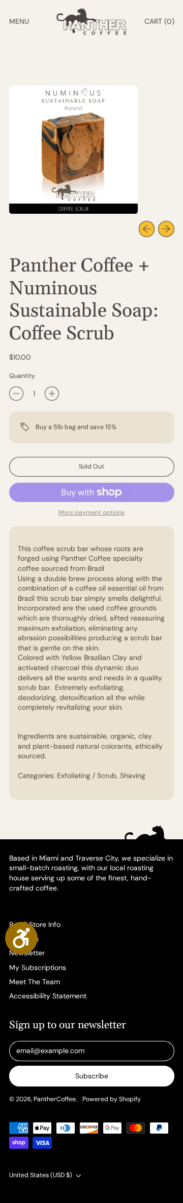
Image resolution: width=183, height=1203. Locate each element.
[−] (16, 393)
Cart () (159, 23)
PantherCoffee (55, 1099)
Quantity (22, 376)
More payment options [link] (91, 513)
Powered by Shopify (111, 1099)
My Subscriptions (37, 967)
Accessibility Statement (47, 995)
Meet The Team (34, 981)
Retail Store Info (34, 924)
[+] (52, 393)
